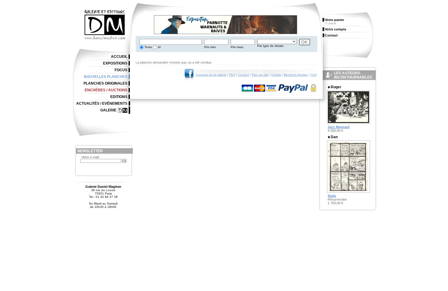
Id (159, 47)
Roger (336, 87)
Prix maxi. (237, 47)
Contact (243, 74)
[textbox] (171, 42)
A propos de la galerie (211, 74)
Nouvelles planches (105, 77)
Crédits (276, 74)
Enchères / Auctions (106, 90)
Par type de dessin (270, 45)
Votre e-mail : (91, 157)
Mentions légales (296, 74)
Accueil (119, 56)
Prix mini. (210, 47)
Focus (121, 70)
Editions (118, 97)
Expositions (115, 63)
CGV (313, 74)
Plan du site (260, 74)
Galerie (108, 110)
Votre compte (335, 29)
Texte (148, 47)
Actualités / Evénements (101, 103)
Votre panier (334, 20)
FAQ (232, 74)
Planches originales (105, 83)
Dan (334, 137)
